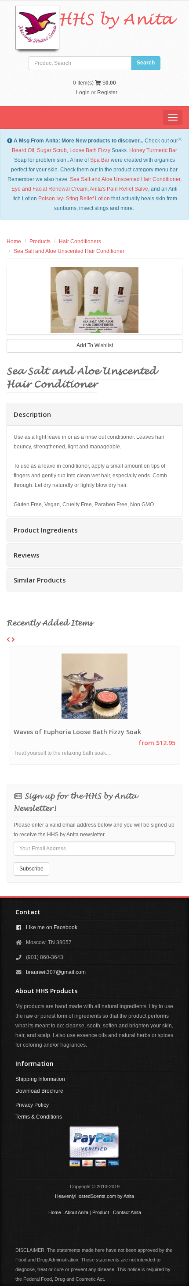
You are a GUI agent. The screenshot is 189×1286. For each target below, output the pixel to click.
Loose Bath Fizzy (89, 150)
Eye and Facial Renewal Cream (49, 189)
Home (14, 241)
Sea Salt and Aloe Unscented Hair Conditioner (125, 179)
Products (40, 241)
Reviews (27, 555)
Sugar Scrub (52, 150)
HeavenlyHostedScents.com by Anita (94, 1196)
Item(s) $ (94, 83)
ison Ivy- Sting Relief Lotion (77, 198)
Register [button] (107, 92)
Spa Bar (99, 160)
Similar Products (40, 580)
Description (32, 414)
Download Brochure (39, 1091)
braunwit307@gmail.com (56, 972)
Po (41, 198)
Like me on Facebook (51, 927)
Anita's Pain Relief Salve (119, 189)
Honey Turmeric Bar (153, 150)
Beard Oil (23, 150)
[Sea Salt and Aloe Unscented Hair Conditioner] (94, 300)
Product (100, 1212)
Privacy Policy (32, 1105)
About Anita (76, 1212)
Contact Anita (127, 1212)
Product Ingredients (46, 530)
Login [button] (83, 92)
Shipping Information (40, 1079)
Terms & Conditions (38, 1117)
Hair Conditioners (80, 241)
